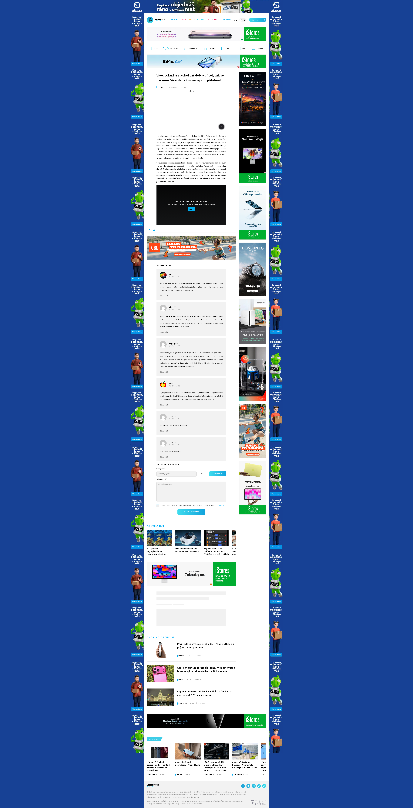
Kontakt (227, 20)
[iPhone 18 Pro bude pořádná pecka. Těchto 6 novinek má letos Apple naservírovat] (159, 751)
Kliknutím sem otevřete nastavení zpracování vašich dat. (180, 797)
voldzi (171, 383)
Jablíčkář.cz (164, 801)
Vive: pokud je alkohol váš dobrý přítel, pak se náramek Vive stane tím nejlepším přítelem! (190, 78)
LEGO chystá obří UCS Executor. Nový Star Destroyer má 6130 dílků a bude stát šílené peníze (215, 766)
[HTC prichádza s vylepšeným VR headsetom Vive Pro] (159, 538)
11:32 (174, 386)
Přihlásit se (218, 474)
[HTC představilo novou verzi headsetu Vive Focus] (188, 538)
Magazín (174, 20)
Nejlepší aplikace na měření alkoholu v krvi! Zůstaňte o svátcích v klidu (216, 551)
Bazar (192, 20)
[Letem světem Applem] (156, 20)
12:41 (174, 419)
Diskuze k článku (164, 265)
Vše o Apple (162, 87)
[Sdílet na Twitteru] (154, 231)
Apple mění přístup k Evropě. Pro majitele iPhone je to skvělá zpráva (244, 765)
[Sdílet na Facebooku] (149, 231)
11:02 (174, 310)
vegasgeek (173, 343)
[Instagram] (254, 786)
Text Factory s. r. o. (171, 792)
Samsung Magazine (153, 801)
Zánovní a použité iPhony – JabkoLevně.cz (176, 804)
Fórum (183, 20)
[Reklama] (137, 6)
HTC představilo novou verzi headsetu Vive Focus (187, 550)
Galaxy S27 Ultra (196, 804)
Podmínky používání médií (166, 795)
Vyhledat (255, 20)
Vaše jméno (160, 469)
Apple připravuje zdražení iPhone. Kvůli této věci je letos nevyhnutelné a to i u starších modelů (206, 669)
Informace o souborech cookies (212, 795)
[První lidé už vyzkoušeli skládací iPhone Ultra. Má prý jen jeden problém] (160, 649)
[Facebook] (243, 786)
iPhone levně (157, 804)
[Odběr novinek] (235, 20)
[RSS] (264, 786)
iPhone (181, 656)
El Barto (172, 416)
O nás (160, 797)
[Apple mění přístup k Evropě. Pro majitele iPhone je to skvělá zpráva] (245, 751)
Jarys (171, 274)
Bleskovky (212, 20)
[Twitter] (248, 786)
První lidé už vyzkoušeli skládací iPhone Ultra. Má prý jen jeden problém (205, 646)
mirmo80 (172, 307)
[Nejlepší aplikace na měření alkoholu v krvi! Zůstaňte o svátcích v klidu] (216, 538)
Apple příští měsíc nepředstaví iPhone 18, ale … (187, 765)
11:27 (174, 346)
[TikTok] (259, 786)
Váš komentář (161, 479)
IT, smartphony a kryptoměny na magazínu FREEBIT (186, 801)
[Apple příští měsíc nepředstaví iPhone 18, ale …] (188, 751)
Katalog (201, 20)
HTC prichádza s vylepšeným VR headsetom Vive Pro (156, 551)
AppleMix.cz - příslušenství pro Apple (216, 801)
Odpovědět (164, 296)
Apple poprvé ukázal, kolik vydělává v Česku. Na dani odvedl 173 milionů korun (204, 693)
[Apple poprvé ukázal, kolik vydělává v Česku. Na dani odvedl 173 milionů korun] (160, 697)
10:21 (174, 277)
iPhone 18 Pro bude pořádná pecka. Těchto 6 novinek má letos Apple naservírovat (158, 766)
